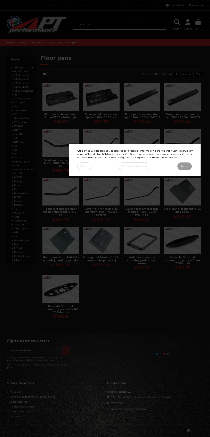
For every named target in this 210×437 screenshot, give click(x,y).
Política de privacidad (22, 406)
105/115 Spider (21, 87)
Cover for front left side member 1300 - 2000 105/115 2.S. (142, 211)
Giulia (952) (20, 224)
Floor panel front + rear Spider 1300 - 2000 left (101, 116)
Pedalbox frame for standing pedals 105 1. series (142, 260)
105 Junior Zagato (23, 91)
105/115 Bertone (22, 75)
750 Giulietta (20, 110)
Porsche (18, 205)
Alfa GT (18, 157)
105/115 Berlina (21, 83)
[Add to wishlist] (58, 109)
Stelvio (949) (21, 228)
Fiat (16, 189)
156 (15, 146)
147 (16, 153)
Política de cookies (20, 411)
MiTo (16, 232)
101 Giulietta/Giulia (22, 116)
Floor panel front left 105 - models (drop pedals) (101, 259)
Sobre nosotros (18, 401)
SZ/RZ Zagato (22, 161)
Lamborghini (21, 193)
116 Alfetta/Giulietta (22, 96)
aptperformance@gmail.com (128, 408)
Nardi (17, 244)
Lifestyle (18, 248)
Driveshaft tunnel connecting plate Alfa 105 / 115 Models (182, 260)
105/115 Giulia (21, 79)
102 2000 (18, 134)
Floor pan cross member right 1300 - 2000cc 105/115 (142, 116)
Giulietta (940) (22, 240)
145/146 (18, 177)
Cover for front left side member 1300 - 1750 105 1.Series (101, 211)
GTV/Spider (20, 142)
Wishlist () (197, 5)
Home (15, 59)
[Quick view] (63, 109)
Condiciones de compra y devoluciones (32, 396)
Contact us (16, 416)
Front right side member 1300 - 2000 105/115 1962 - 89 (60, 163)
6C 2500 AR (20, 212)
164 (16, 106)
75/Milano (19, 102)
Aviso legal (16, 391)
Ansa (16, 217)
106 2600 (18, 126)
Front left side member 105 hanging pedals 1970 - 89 (60, 211)
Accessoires (20, 220)
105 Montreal (20, 122)
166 (15, 150)
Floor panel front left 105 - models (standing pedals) (60, 259)
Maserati (18, 201)
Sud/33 (18, 173)
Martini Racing (22, 256)
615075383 (117, 403)
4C (15, 209)
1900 (16, 165)
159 (15, 236)
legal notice (46, 364)
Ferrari (17, 185)
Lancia (17, 197)
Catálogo (18, 67)
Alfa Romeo (20, 71)
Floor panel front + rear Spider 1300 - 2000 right (60, 116)
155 (15, 138)
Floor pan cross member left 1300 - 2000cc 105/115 (182, 116)
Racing (18, 181)
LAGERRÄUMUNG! (24, 169)
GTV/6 (17, 130)
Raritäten (19, 252)
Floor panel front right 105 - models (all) (182, 210)
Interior (18, 260)
